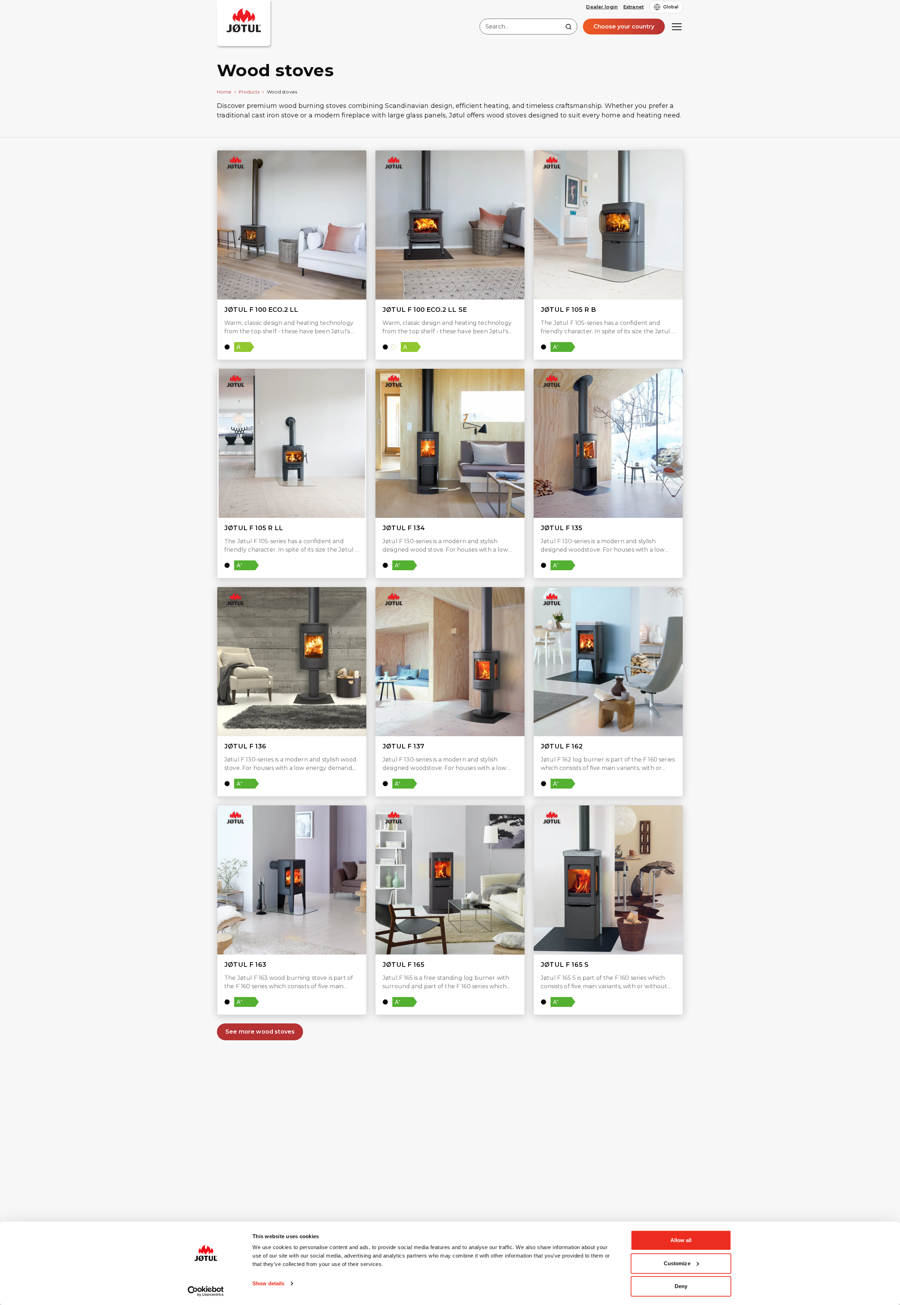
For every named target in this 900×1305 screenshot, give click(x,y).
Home (224, 92)
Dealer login (602, 6)
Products (249, 92)
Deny (681, 1286)
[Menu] (676, 27)
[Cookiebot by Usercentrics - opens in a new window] (206, 1291)
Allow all (681, 1240)
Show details (268, 1283)
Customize (677, 1263)
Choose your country (623, 26)
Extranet (633, 6)
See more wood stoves (260, 1031)
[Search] (568, 27)
